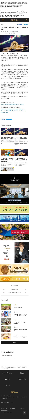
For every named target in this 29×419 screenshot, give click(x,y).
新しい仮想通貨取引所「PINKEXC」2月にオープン (20, 160)
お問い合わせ (22, 408)
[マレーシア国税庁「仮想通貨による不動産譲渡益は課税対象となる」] (21, 131)
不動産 (25, 143)
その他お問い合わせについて (15, 292)
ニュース (7, 385)
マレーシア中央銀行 (5, 33)
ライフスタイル (22, 379)
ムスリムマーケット (9, 162)
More (14, 342)
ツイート (26, 24)
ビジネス (7, 379)
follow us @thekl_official (7, 355)
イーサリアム (21, 162)
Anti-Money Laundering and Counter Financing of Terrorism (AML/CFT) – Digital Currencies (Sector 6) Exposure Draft (13, 110)
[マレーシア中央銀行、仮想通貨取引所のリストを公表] (7, 131)
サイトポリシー (4, 408)
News (2, 24)
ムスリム (8, 165)
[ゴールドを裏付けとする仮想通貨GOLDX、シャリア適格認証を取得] (7, 152)
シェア (20, 24)
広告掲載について (15, 289)
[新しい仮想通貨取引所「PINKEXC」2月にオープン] (21, 152)
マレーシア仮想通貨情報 (12, 31)
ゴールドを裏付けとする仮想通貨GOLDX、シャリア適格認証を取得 (7, 160)
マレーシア (19, 33)
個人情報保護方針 (13, 408)
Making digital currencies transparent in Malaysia (12, 104)
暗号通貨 (21, 141)
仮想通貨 (13, 33)
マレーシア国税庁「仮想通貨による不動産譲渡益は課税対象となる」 (20, 139)
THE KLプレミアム (7, 373)
